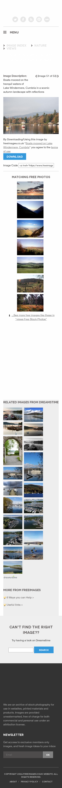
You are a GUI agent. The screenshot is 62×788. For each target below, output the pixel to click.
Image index (16, 45)
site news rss (31, 691)
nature (40, 45)
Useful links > (14, 604)
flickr (47, 19)
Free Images (21, 678)
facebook (23, 19)
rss (31, 19)
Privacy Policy (29, 781)
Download (15, 156)
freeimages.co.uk (31, 7)
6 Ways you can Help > (20, 597)
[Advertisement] (31, 363)
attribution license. (14, 724)
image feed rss (38, 691)
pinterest (39, 19)
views (11, 48)
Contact (47, 781)
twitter (15, 19)
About (13, 781)
